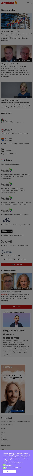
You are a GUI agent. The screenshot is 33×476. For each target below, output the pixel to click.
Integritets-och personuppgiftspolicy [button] (13, 462)
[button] (23, 472)
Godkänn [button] (9, 471)
